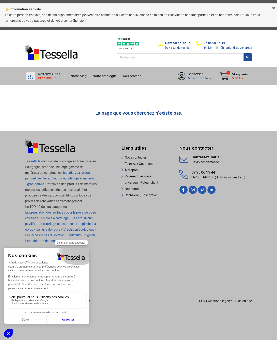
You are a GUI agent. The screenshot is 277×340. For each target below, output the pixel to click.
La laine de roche (48, 229)
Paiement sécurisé (138, 176)
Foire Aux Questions (139, 164)
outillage (73, 178)
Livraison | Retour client (141, 183)
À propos (131, 170)
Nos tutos (132, 189)
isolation (68, 173)
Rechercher (248, 57)
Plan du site (243, 301)
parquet (30, 178)
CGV (202, 301)
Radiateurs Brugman (81, 235)
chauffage (58, 178)
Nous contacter (135, 157)
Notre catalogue (105, 76)
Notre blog (79, 76)
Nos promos (132, 76)
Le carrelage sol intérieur (56, 224)
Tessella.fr (32, 161)
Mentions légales (220, 301)
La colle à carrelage (55, 218)
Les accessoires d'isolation (44, 235)
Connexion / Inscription (141, 195)
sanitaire (43, 178)
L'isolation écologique (78, 229)
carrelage (83, 173)
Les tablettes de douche (43, 241)
